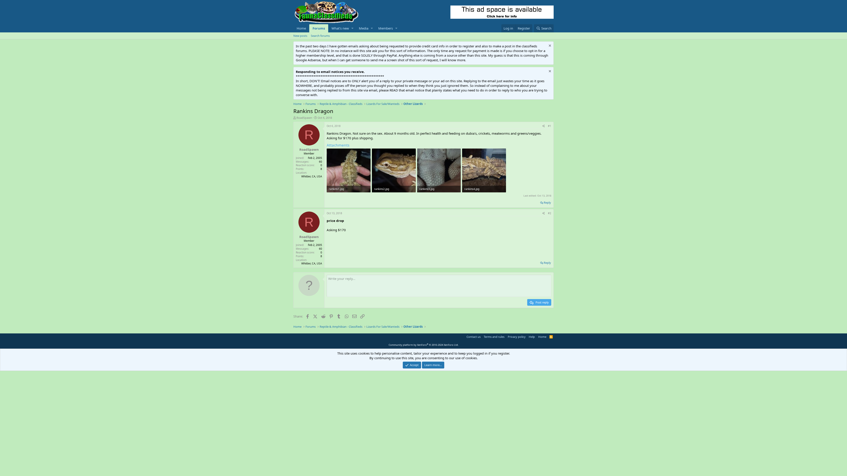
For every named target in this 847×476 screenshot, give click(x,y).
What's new (340, 28)
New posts (300, 36)
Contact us (474, 337)
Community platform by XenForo (424, 344)
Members (385, 28)
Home (301, 28)
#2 (549, 213)
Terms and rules (494, 337)
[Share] (543, 126)
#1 (549, 126)
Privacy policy (517, 337)
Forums (319, 28)
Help (532, 337)
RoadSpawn (304, 118)
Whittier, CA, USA (311, 176)
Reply (547, 203)
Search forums (320, 36)
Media (363, 28)
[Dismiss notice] (549, 46)
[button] (352, 28)
